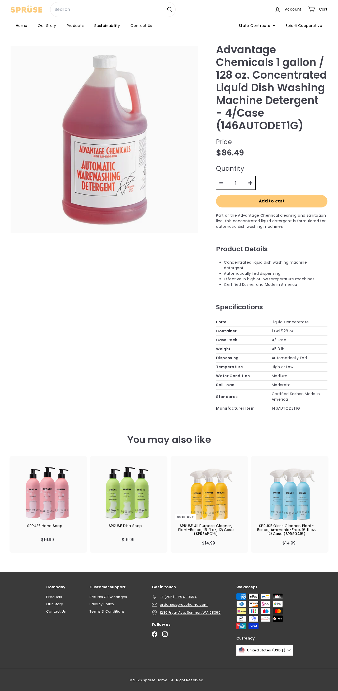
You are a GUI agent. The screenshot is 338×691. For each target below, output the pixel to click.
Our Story (47, 25)
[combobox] (113, 9)
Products (75, 25)
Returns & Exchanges (108, 596)
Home (21, 25)
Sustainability (107, 25)
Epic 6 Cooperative (304, 25)
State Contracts (255, 25)
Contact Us (141, 25)
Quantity (230, 168)
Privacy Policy (102, 604)
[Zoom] (104, 139)
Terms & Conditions (107, 611)
